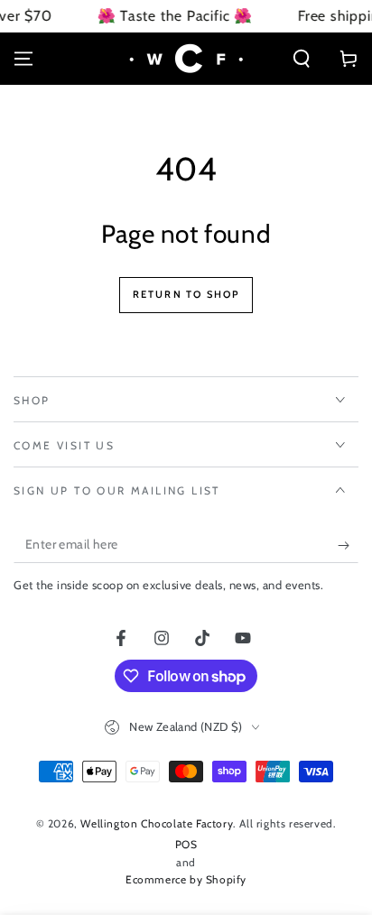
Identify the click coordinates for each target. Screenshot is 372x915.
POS (186, 844)
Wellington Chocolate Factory (156, 823)
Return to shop (186, 294)
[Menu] (23, 58)
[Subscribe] (348, 545)
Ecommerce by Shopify (186, 879)
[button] (301, 58)
